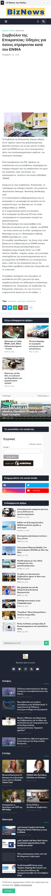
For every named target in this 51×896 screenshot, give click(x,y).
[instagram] (13, 490)
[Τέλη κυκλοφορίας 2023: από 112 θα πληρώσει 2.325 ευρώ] (9, 857)
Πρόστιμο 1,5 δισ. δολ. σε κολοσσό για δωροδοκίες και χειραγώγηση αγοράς (13, 378)
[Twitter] (9, 307)
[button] (44, 2)
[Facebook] (4, 307)
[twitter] (37, 485)
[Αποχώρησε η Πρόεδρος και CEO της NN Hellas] (13, 796)
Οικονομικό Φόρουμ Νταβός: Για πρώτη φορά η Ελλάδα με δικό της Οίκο (32, 549)
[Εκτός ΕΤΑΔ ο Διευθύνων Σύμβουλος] (38, 796)
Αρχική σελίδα (8, 30)
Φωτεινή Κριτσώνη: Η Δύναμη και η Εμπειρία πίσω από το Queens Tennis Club (12, 778)
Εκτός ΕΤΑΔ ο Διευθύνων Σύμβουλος (37, 806)
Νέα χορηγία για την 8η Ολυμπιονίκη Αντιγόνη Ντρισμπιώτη (27, 589)
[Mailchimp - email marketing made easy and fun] (18, 465)
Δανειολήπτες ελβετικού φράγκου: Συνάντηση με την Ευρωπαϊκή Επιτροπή (33, 741)
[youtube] (37, 669)
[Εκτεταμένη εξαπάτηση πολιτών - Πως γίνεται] (9, 539)
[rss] (31, 669)
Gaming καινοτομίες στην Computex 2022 (28, 602)
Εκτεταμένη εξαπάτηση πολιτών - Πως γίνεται (32, 537)
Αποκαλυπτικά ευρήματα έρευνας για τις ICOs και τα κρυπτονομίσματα (32, 511)
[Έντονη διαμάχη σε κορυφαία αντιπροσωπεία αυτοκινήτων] (38, 331)
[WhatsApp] (15, 307)
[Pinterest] (20, 307)
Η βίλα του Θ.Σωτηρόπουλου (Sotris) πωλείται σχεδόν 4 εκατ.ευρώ (30, 524)
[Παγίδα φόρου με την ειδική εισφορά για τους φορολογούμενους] (9, 564)
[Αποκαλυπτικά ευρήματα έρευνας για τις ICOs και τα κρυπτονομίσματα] (9, 512)
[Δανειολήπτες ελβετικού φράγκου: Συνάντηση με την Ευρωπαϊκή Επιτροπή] (9, 741)
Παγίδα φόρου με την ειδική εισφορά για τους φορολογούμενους (29, 563)
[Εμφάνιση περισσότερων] (31, 307)
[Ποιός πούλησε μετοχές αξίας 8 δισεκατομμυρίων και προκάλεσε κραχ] (9, 626)
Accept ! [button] (9, 891)
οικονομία (21, 301)
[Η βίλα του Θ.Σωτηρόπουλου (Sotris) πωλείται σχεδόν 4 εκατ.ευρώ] (9, 525)
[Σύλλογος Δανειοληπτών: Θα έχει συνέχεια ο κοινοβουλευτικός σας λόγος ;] (9, 691)
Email (6, 447)
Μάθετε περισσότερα (23, 885)
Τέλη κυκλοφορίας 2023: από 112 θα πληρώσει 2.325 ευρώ (32, 855)
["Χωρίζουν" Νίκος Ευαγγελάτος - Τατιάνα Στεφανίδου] (9, 615)
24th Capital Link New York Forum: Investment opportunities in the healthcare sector (32, 843)
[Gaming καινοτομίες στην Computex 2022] (9, 603)
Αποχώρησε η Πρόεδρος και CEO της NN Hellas (12, 807)
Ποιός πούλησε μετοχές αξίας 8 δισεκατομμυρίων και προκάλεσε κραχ (32, 626)
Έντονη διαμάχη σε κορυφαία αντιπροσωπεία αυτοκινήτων (36, 345)
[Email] (25, 307)
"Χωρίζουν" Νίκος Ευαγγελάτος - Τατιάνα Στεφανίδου (32, 613)
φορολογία (31, 301)
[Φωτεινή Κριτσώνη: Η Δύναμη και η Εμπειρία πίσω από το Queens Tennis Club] (13, 766)
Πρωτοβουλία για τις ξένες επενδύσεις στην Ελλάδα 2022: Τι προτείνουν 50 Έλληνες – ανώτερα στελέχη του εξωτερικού (32, 706)
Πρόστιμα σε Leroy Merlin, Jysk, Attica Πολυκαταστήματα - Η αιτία (13, 345)
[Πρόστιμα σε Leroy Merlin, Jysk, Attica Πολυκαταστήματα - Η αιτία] (13, 331)
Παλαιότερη (42, 396)
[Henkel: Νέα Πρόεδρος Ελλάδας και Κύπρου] (38, 766)
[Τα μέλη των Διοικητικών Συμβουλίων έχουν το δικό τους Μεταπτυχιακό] (9, 577)
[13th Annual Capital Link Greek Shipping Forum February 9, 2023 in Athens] (9, 830)
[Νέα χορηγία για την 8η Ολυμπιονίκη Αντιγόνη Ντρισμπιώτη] (9, 590)
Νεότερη (7, 396)
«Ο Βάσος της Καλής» (16, 2)
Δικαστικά (20, 30)
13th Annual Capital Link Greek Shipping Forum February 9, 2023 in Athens (32, 829)
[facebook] (13, 485)
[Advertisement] (25, 84)
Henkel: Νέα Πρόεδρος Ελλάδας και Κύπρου (37, 776)
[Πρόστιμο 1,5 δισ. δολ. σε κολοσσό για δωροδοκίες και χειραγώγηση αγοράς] (13, 363)
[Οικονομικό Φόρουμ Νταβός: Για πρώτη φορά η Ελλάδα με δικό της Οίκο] (9, 550)
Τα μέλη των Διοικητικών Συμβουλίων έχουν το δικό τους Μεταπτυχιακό (31, 576)
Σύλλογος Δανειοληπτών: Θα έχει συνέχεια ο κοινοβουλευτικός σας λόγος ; (32, 691)
